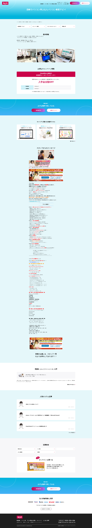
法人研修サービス (59, 2)
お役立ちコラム (66, 2)
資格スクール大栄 (26, 522)
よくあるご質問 (66, 3)
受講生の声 (64, 26)
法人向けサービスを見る (46, 508)
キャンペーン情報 (36, 26)
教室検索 (41, 3)
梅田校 (38, 452)
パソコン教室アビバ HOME (21, 21)
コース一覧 (46, 3)
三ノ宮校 (38, 448)
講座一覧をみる (72, 141)
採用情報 (62, 525)
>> (34, 201)
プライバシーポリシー (67, 525)
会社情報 (59, 525)
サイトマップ (73, 525)
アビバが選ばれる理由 (53, 3)
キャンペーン (60, 3)
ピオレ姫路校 (20, 452)
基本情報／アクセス (21, 26)
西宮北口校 (20, 448)
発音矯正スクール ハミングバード (36, 522)
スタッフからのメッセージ (51, 26)
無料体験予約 (74, 3)
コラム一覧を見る (72, 432)
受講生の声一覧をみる (71, 384)
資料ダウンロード (85, 3)
